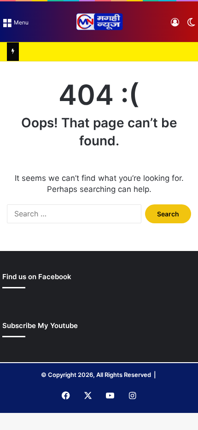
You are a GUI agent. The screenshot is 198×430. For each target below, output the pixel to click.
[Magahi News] (99, 22)
